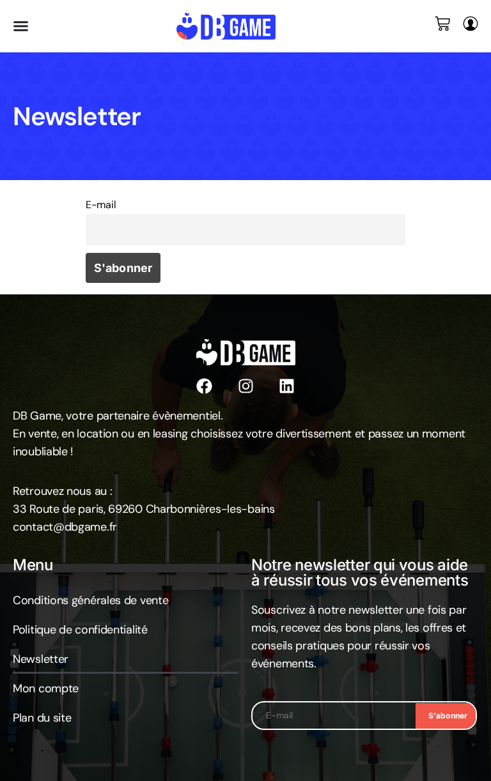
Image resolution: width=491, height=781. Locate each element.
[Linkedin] (287, 386)
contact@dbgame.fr (65, 527)
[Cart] (442, 23)
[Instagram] (246, 386)
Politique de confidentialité (80, 629)
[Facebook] (204, 386)
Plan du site (42, 717)
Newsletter (40, 659)
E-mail (101, 204)
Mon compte (46, 688)
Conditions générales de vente (90, 600)
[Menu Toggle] (21, 26)
